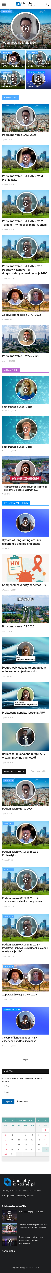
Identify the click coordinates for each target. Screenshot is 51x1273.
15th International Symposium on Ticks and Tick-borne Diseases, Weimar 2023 (24, 488)
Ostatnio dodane (14, 771)
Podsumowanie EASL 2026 (19, 135)
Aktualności (11, 370)
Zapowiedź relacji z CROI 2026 (21, 314)
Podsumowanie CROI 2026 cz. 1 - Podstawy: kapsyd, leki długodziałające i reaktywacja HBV (24, 269)
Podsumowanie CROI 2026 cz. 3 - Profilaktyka (23, 177)
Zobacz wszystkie (38, 771)
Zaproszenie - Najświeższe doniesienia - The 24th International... (31, 1240)
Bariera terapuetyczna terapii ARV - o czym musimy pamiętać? (24, 755)
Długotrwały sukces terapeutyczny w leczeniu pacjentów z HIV (24, 669)
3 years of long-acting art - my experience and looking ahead (21, 541)
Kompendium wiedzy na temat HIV (24, 585)
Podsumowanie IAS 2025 (18, 626)
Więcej (25, 1059)
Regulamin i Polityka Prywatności (19, 1195)
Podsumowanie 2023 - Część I (17, 406)
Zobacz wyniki (23, 1101)
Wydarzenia (10, 97)
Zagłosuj (8, 1101)
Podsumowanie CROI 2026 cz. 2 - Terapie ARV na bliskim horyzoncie (24, 222)
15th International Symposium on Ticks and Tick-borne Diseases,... (33, 1226)
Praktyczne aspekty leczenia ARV (23, 712)
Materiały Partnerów (16, 503)
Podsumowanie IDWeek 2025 (20, 356)
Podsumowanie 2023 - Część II (18, 446)
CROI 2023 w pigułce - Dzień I (31, 1212)
